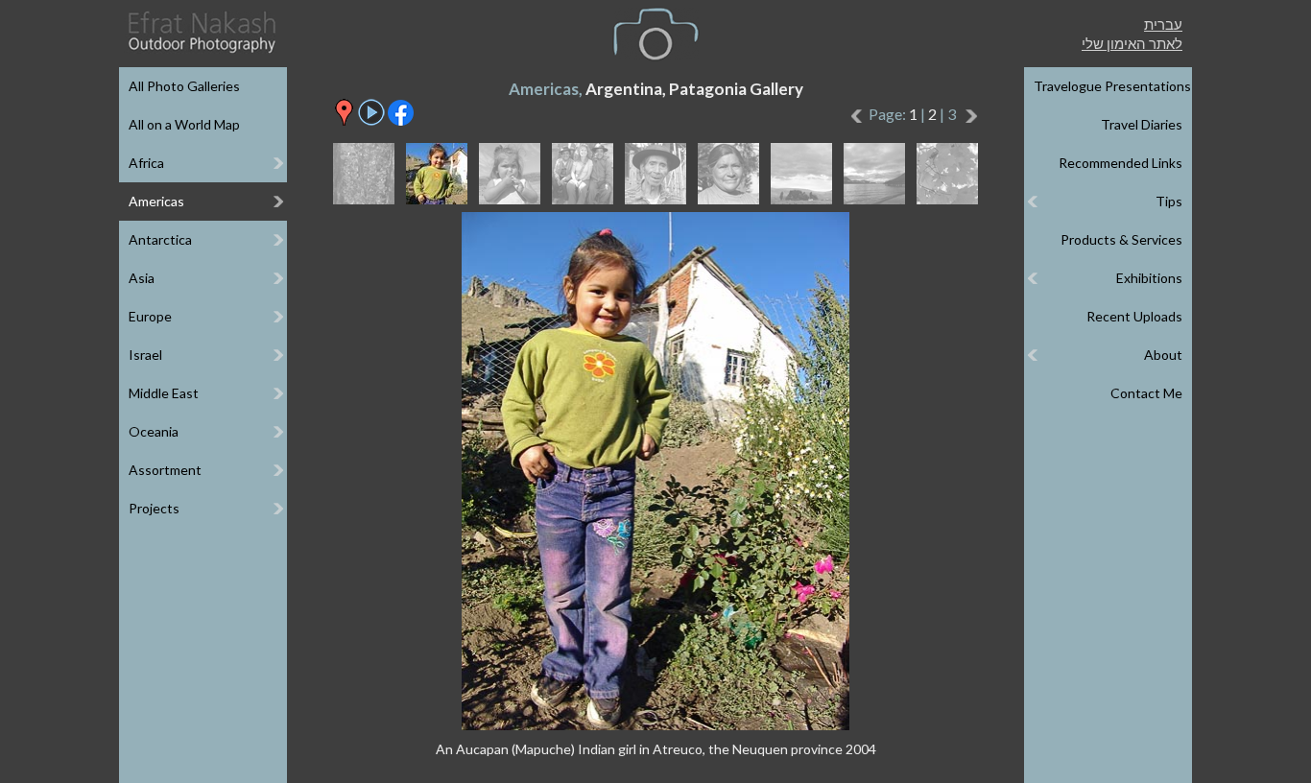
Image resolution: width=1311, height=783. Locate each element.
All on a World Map (184, 124)
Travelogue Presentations (1112, 86)
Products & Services (1121, 239)
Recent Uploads (1134, 316)
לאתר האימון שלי (1132, 43)
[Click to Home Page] (200, 32)
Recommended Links (1120, 162)
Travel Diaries (1141, 124)
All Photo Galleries (184, 86)
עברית (1163, 24)
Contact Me (1146, 393)
